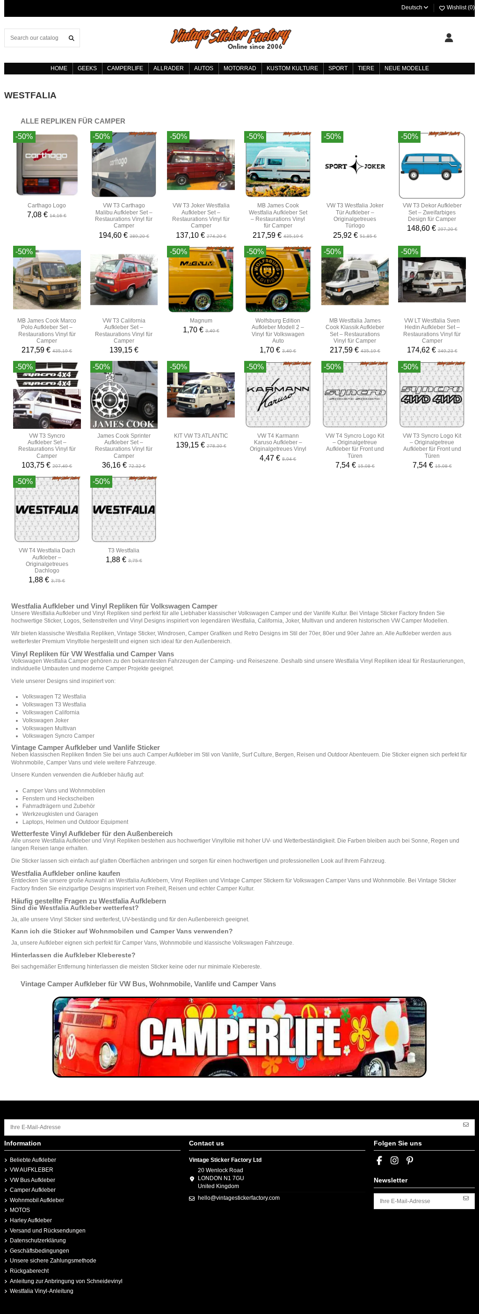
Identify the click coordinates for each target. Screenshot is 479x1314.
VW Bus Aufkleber (32, 1180)
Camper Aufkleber (33, 1190)
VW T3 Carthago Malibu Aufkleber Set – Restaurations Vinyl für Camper (123, 215)
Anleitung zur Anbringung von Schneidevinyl (66, 1281)
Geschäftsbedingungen (39, 1251)
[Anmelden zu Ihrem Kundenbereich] (449, 38)
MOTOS (20, 1210)
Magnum (201, 320)
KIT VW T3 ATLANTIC (201, 436)
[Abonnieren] (465, 1124)
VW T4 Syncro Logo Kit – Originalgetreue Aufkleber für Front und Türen (355, 446)
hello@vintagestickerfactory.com (239, 1198)
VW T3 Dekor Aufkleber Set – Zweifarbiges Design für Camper (432, 212)
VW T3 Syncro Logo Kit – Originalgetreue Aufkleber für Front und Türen (432, 446)
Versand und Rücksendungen (48, 1230)
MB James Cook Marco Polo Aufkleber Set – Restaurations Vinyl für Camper (46, 330)
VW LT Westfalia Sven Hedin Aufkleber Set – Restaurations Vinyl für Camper (432, 330)
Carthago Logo (47, 205)
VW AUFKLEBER (31, 1170)
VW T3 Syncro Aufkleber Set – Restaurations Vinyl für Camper (47, 446)
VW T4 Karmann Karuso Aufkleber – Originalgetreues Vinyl (278, 443)
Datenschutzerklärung (38, 1240)
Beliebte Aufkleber (33, 1160)
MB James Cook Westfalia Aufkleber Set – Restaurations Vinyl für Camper (278, 215)
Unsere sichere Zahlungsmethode (53, 1260)
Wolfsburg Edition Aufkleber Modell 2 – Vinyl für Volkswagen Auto (278, 330)
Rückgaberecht (29, 1271)
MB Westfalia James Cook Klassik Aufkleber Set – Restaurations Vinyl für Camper (355, 330)
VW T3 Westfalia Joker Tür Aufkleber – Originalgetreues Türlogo (355, 215)
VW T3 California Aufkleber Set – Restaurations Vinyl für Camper (123, 330)
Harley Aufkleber (31, 1220)
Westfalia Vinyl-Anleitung (41, 1291)
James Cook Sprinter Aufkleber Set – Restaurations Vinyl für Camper (123, 446)
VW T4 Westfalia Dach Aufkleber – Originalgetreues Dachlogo (47, 560)
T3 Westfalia (123, 550)
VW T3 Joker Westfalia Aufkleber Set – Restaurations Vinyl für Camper (201, 215)
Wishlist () (460, 7)
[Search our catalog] (71, 38)
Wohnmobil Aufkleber (37, 1200)
